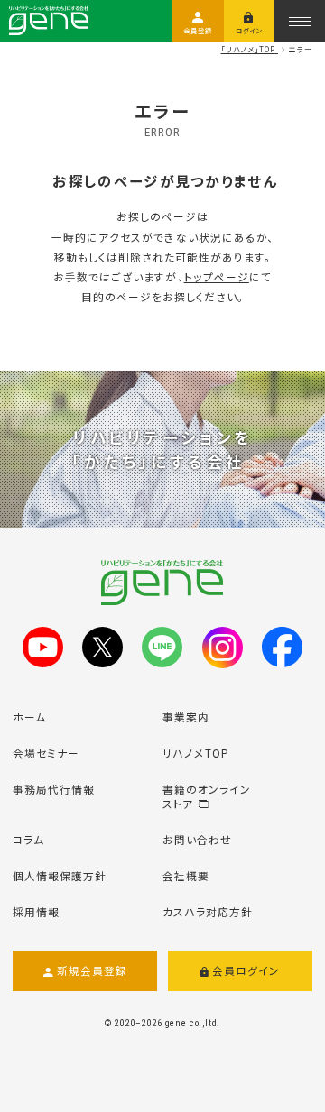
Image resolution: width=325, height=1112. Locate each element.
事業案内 (185, 716)
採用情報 (36, 911)
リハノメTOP (195, 752)
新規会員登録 (92, 970)
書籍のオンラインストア (206, 796)
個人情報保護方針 (60, 875)
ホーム (29, 716)
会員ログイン (246, 970)
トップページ (216, 276)
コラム (28, 839)
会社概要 (185, 875)
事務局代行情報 (54, 788)
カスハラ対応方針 (207, 911)
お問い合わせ (197, 839)
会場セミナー (46, 752)
